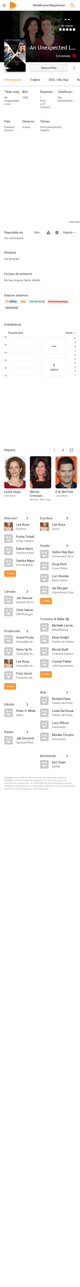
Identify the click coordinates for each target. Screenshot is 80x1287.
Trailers (35, 80)
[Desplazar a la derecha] (63, 450)
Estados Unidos (9, 128)
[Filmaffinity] (11, 304)
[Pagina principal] (13, 8)
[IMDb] (23, 304)
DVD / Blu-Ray (58, 80)
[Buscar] (72, 5)
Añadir (36, 280)
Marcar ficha (48, 67)
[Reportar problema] (48, 232)
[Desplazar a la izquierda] (54, 450)
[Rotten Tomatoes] (59, 304)
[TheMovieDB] (37, 304)
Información (13, 80)
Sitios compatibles (38, 232)
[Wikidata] (12, 310)
